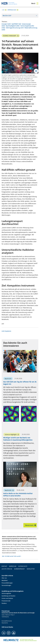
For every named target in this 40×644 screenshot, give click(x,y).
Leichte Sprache (7, 569)
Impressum (12, 566)
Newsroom (29, 525)
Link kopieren (6, 331)
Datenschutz (22, 566)
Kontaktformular (7, 621)
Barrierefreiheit (19, 569)
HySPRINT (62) (16, 24)
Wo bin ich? (7, 16)
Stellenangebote (6, 593)
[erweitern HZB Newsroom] (17, 10)
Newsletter (30, 569)
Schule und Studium (7, 598)
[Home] (9, 3)
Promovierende (6, 601)
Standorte (5, 623)
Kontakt (4, 566)
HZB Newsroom (12, 10)
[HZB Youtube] (14, 633)
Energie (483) (6, 24)
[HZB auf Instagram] (9, 633)
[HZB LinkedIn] (4, 633)
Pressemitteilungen (7, 583)
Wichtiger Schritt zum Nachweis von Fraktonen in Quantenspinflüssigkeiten (17, 439)
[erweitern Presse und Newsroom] (5, 10)
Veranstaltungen (6, 585)
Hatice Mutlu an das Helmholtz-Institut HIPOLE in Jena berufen (18, 494)
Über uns (4, 578)
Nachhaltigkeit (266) (12, 26)
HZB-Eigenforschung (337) (15, 28)
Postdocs (4, 603)
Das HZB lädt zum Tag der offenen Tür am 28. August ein (20, 383)
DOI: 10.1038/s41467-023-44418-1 (11, 556)
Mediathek (4, 580)
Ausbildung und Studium (8, 596)
